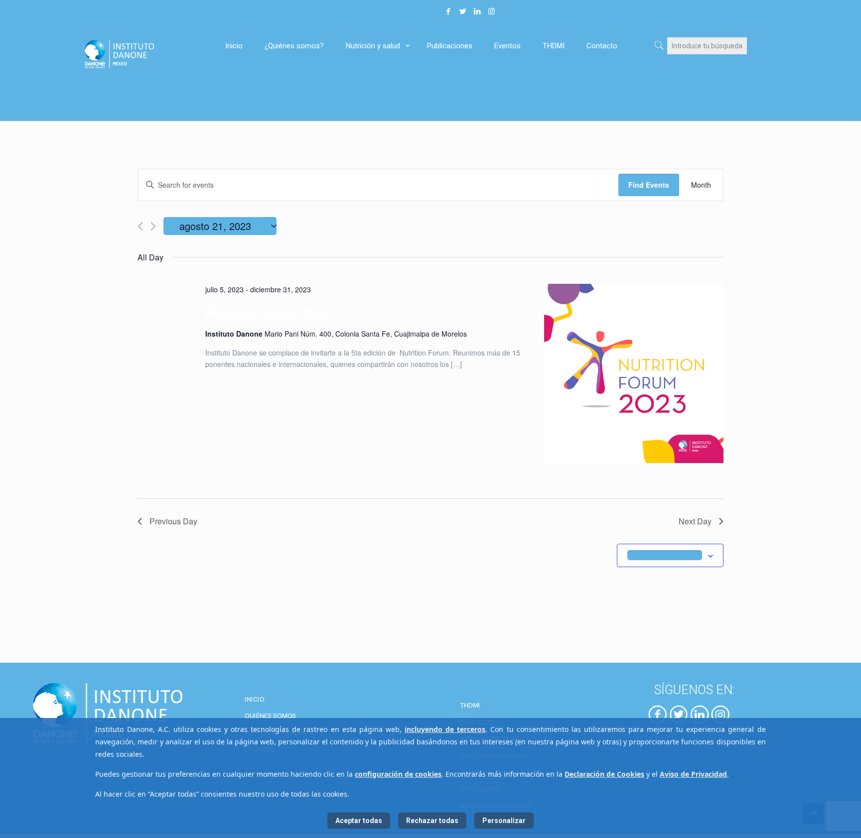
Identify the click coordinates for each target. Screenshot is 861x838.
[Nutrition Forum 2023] (633, 375)
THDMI (470, 705)
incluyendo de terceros (445, 729)
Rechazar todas (432, 821)
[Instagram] (491, 11)
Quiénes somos (270, 715)
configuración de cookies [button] (398, 774)
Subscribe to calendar (664, 555)
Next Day (695, 521)
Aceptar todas (358, 821)
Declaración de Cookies (604, 774)
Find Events (648, 185)
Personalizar (504, 821)
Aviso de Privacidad (693, 774)
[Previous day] (140, 226)
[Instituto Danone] (143, 53)
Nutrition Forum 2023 (265, 311)
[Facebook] (448, 11)
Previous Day (173, 521)
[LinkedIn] (477, 11)
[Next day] (153, 226)
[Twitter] (462, 11)
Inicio (254, 699)
